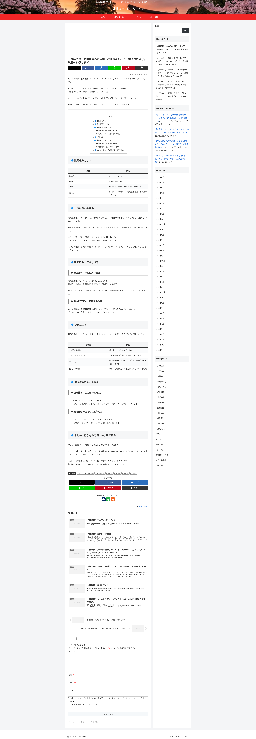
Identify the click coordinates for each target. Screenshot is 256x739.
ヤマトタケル (82, 473)
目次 (105, 116)
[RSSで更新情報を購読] (113, 499)
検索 (157, 26)
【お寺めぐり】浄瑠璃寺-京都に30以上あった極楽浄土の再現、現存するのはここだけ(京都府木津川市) (172, 84)
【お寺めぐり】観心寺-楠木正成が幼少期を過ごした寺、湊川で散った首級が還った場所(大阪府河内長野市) (172, 61)
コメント (73, 651)
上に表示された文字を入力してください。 (85, 705)
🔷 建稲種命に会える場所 (103, 140)
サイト (71, 690)
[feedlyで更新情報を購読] (108, 499)
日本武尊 (118, 473)
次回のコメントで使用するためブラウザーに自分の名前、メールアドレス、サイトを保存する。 (109, 698)
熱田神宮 (126, 473)
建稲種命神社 (100, 473)
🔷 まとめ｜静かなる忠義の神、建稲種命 (109, 150)
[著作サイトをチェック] (104, 499)
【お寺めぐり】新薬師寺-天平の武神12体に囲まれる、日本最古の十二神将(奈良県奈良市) (171, 96)
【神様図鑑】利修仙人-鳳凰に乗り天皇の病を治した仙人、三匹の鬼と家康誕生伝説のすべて (172, 49)
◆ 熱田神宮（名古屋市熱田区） (107, 143)
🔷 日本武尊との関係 (101, 124)
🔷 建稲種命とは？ (101, 121)
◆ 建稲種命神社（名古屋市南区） (108, 147)
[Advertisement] (108, 40)
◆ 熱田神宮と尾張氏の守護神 (106, 130)
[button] (141, 68)
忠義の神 (110, 473)
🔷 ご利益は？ (99, 137)
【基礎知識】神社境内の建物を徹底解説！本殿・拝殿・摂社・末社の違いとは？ (170, 159)
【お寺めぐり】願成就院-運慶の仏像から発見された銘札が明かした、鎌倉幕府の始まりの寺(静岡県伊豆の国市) (172, 73)
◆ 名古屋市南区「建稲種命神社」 (108, 134)
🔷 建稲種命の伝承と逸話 (103, 127)
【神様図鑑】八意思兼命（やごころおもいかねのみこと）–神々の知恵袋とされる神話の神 (172, 144)
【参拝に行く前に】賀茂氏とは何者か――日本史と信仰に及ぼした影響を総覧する (171, 118)
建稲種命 (91, 473)
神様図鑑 (72, 473)
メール (72, 683)
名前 (71, 675)
